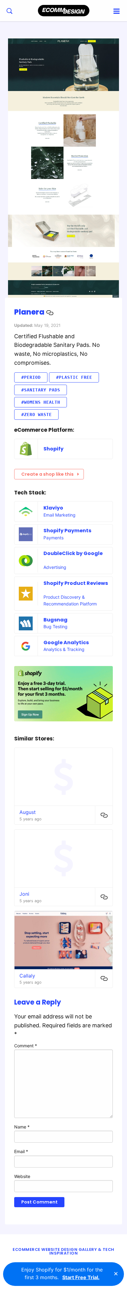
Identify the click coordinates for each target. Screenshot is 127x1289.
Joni (24, 894)
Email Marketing (59, 515)
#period (31, 377)
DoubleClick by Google (73, 553)
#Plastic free (74, 377)
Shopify (53, 448)
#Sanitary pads (40, 389)
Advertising (54, 567)
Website (22, 1176)
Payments (53, 537)
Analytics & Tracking (63, 649)
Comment (25, 1045)
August (27, 812)
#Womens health (40, 402)
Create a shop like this (47, 474)
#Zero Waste (36, 414)
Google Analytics (66, 642)
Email (21, 1151)
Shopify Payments (67, 530)
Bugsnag (55, 619)
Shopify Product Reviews (75, 583)
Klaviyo (53, 507)
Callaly (27, 976)
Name (22, 1126)
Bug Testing (55, 626)
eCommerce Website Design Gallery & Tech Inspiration (63, 1251)
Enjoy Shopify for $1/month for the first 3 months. (62, 1274)
